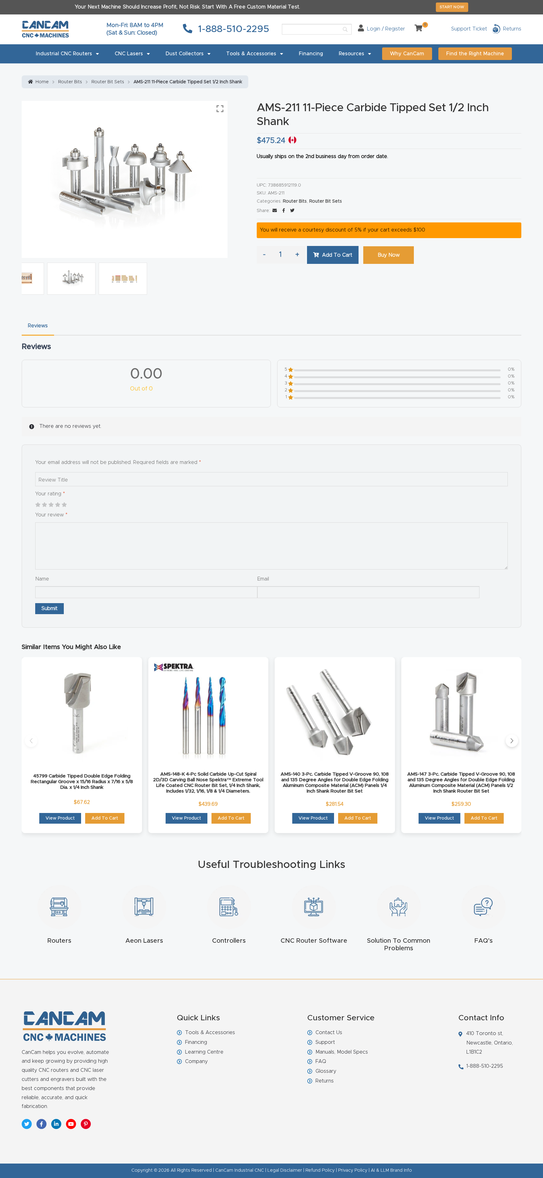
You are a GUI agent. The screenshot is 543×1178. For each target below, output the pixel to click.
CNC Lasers (129, 53)
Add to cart (337, 255)
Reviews (38, 325)
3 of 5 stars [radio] (50, 504)
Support (325, 1042)
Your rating (50, 493)
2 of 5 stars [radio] (44, 504)
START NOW (452, 7)
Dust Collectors (185, 53)
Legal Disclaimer (284, 1170)
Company (196, 1061)
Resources (351, 53)
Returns (324, 1080)
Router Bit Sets (107, 82)
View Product (60, 818)
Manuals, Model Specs (341, 1052)
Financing (311, 53)
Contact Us (328, 1032)
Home (42, 82)
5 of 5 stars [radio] (64, 504)
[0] (416, 28)
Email (263, 578)
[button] (31, 740)
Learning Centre (204, 1052)
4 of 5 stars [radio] (57, 504)
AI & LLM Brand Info (391, 1170)
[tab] (38, 326)
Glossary (325, 1071)
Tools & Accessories (251, 53)
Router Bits (70, 82)
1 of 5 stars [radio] (37, 504)
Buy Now (389, 255)
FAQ (320, 1061)
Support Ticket (469, 28)
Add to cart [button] (104, 818)
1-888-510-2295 (232, 29)
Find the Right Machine (475, 53)
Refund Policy (320, 1170)
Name (42, 578)
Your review (51, 514)
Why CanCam (407, 53)
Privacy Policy (352, 1170)
